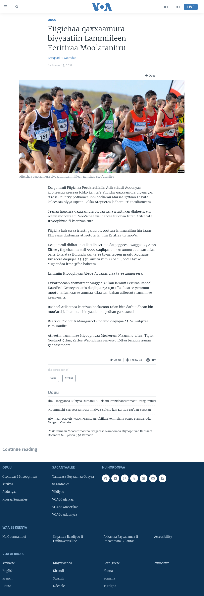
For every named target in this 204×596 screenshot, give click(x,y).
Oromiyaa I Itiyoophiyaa (19, 476)
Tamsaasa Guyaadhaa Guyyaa (73, 476)
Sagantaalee (61, 484)
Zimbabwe (161, 563)
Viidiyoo (58, 492)
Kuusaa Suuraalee (14, 499)
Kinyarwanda (62, 563)
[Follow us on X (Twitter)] (134, 478)
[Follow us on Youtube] (115, 478)
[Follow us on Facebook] (106, 478)
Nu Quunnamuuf (14, 537)
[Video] (166, 7)
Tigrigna (110, 586)
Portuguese (112, 563)
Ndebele (59, 586)
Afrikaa (7, 484)
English (8, 571)
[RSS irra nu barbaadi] (162, 478)
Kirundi (58, 571)
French (7, 578)
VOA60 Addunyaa (64, 514)
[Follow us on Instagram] (124, 478)
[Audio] (178, 7)
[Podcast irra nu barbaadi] (143, 478)
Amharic (8, 563)
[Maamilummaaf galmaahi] (153, 478)
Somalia (109, 578)
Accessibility (163, 537)
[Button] (150, 75)
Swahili (58, 578)
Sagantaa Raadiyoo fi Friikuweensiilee (68, 539)
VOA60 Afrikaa (63, 499)
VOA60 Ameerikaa (65, 507)
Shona (108, 571)
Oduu (52, 20)
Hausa (6, 586)
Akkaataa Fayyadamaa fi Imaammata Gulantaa (121, 539)
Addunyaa (9, 492)
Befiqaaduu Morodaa (62, 58)
